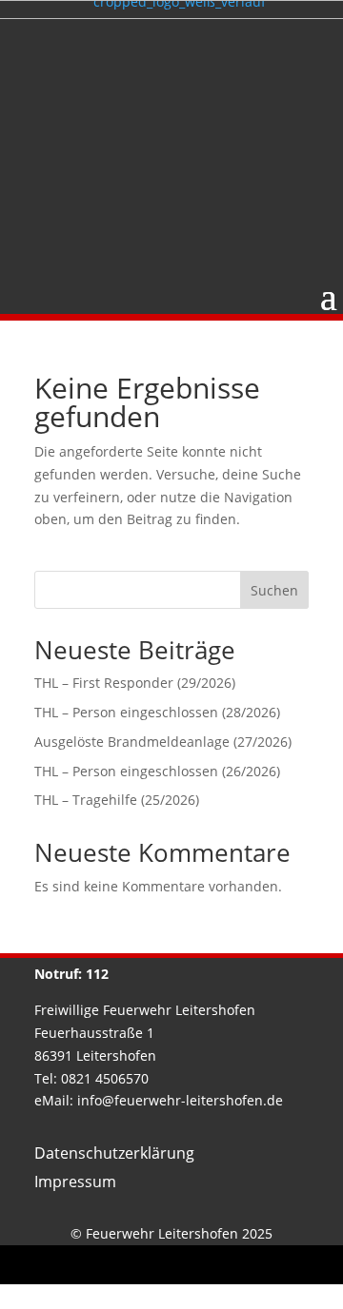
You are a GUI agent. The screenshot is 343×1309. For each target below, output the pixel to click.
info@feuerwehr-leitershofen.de (180, 1100)
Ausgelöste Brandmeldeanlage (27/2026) (163, 742)
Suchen (274, 590)
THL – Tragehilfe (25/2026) (116, 800)
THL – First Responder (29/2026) (134, 683)
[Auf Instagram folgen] (193, 1265)
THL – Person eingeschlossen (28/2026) (157, 712)
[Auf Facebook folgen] (149, 1265)
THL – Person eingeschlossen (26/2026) (157, 771)
